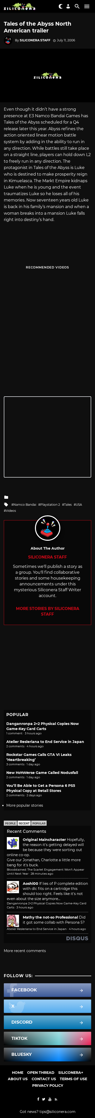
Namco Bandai (24, 504)
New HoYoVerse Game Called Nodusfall (42, 772)
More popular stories (24, 805)
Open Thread (40, 1072)
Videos (11, 511)
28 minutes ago (42, 873)
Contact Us (44, 1079)
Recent (24, 823)
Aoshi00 (30, 883)
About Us (18, 1079)
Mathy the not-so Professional (50, 917)
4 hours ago (77, 929)
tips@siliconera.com (57, 1111)
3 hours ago (24, 907)
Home (17, 1072)
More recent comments (25, 950)
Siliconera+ (70, 1072)
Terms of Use (73, 1079)
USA (79, 504)
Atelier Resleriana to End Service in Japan (45, 741)
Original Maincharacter (44, 839)
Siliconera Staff (35, 40)
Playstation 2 (50, 504)
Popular (38, 823)
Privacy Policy (47, 1085)
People (10, 823)
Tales (68, 504)
